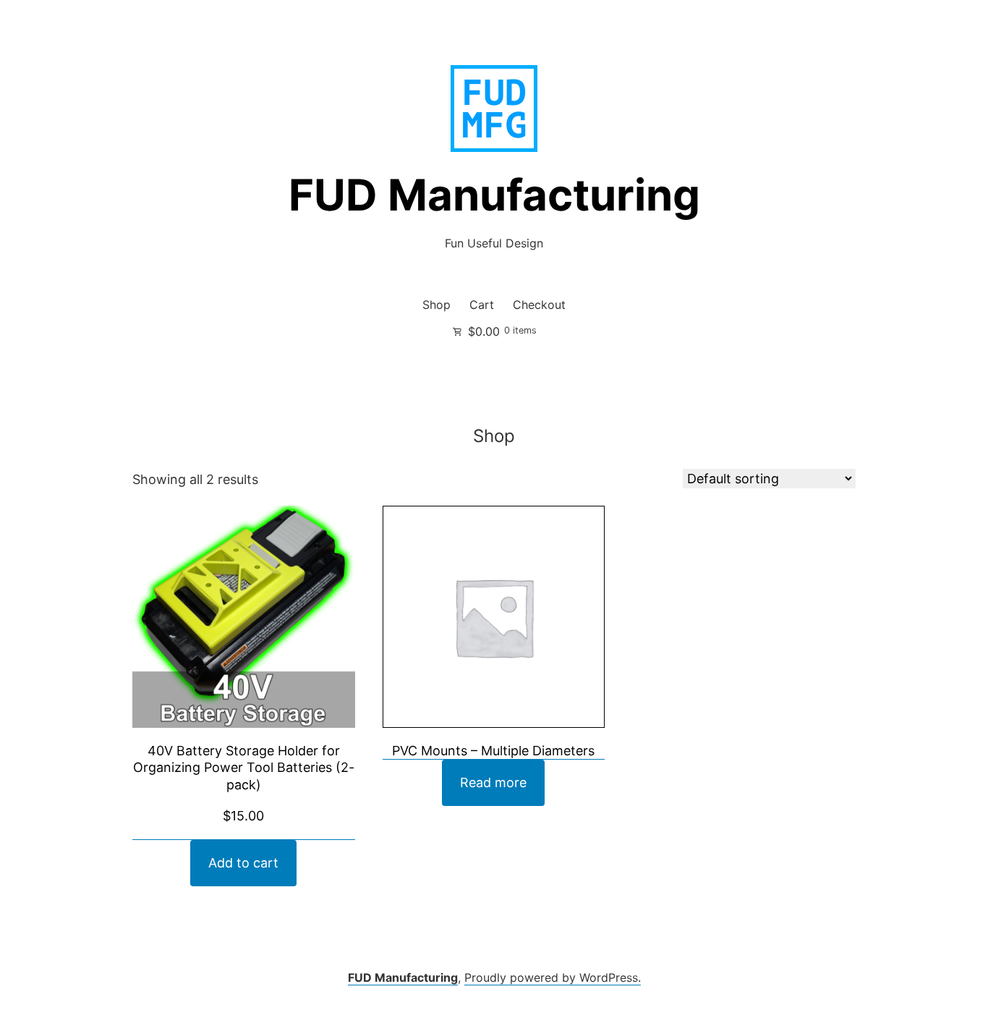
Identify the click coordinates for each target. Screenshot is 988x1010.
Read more (493, 782)
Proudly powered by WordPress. (552, 977)
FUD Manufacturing (494, 195)
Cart (481, 304)
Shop (436, 304)
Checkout (539, 304)
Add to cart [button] (243, 862)
